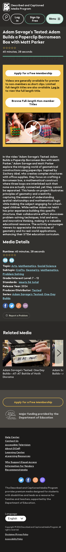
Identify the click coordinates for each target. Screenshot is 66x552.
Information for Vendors (19, 466)
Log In (55, 87)
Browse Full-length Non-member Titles (33, 102)
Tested (36, 290)
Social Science (46, 266)
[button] (5, 305)
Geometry (32, 270)
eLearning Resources (17, 456)
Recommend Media (16, 469)
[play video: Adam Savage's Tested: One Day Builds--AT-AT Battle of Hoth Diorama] (26, 365)
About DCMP (12, 448)
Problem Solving (13, 274)
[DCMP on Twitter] (21, 480)
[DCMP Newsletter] (42, 480)
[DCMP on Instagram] (35, 480)
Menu (52, 18)
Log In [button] (17, 19)
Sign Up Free (35, 19)
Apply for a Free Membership (33, 73)
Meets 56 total (29, 282)
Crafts (20, 270)
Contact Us (11, 440)
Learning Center (15, 452)
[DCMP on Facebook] (28, 480)
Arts (14, 266)
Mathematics (27, 266)
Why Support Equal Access (21, 462)
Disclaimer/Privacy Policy (16, 534)
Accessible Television (17, 444)
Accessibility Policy (14, 539)
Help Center (12, 437)
